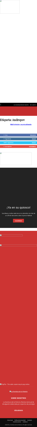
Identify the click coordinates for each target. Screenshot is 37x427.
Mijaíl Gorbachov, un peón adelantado (21, 124)
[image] (18, 186)
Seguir (34, 139)
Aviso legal (10, 420)
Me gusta (33, 135)
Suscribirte (32, 146)
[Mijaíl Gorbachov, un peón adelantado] (10, 13)
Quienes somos (17, 421)
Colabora (25, 421)
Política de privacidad (20, 420)
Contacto (29, 420)
